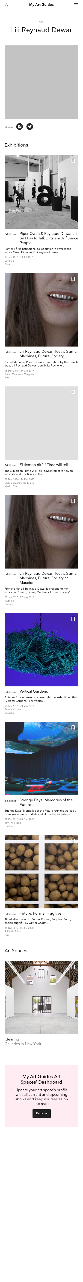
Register (41, 1113)
